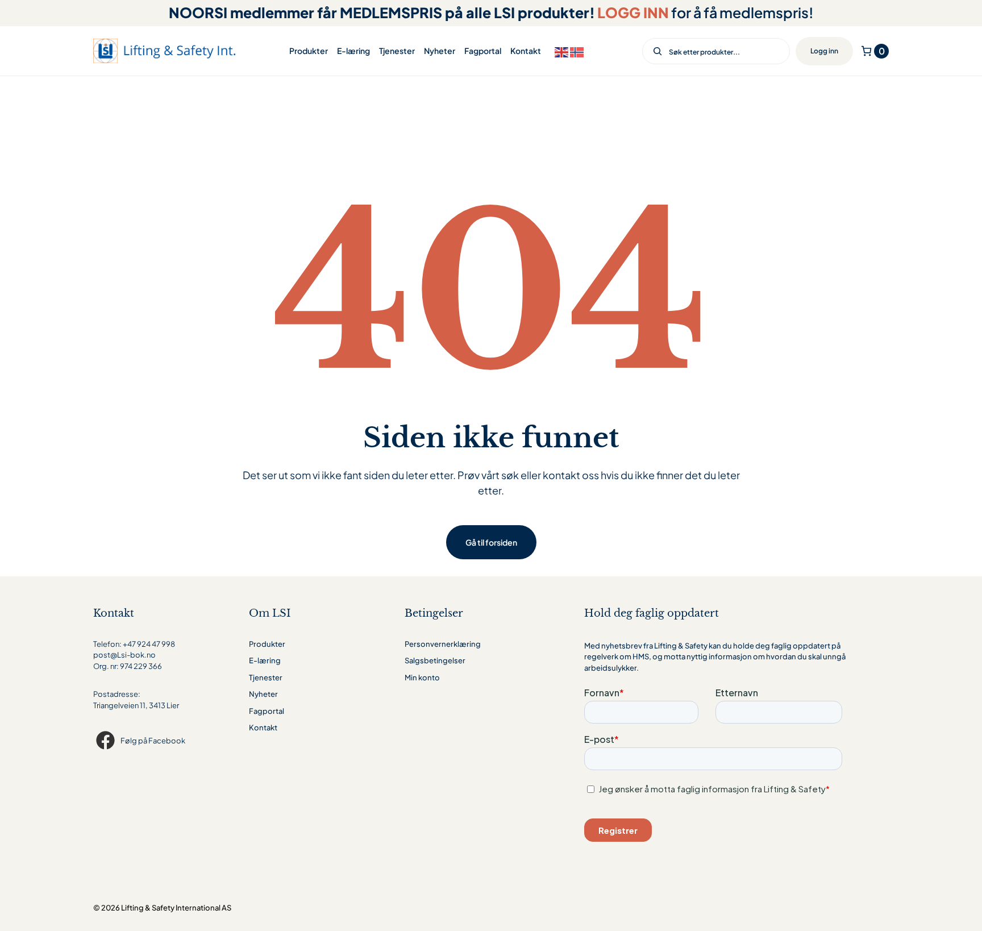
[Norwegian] (577, 50)
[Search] (653, 51)
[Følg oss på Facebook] (106, 740)
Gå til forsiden (491, 542)
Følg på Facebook (152, 740)
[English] (562, 50)
